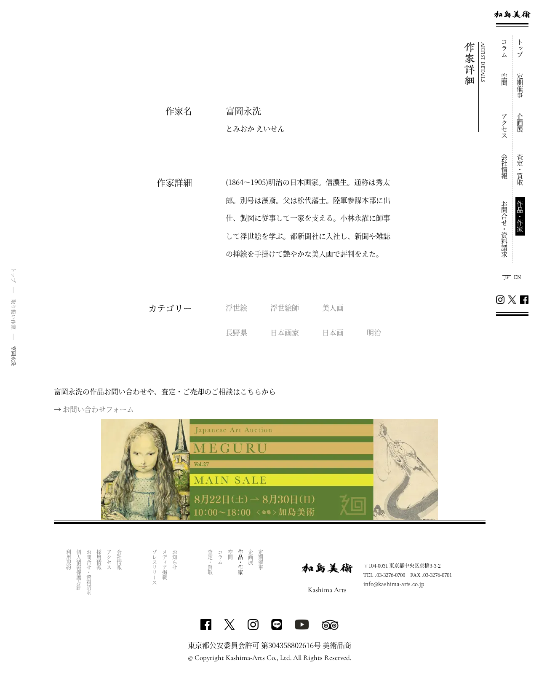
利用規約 (68, 560)
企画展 (520, 122)
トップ (520, 48)
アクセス (504, 126)
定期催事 (520, 85)
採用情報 (99, 560)
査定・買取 (520, 169)
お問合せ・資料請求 (504, 229)
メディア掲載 (164, 565)
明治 (374, 332)
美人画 (333, 307)
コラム (504, 48)
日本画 (333, 332)
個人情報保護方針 (79, 570)
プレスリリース (154, 567)
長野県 (236, 332)
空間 (504, 79)
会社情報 (504, 166)
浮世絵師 (284, 307)
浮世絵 (236, 307)
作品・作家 (520, 216)
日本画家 (284, 332)
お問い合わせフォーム (98, 409)
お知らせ (175, 560)
